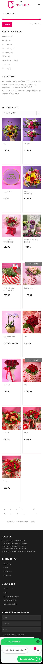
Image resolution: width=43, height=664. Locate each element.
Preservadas (19, 88)
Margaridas (24, 84)
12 (23, 513)
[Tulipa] (21, 5)
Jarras (4, 64)
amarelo (5, 81)
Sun (5, 143)
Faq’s (5, 593)
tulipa (29, 91)
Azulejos (7, 191)
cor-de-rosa (34, 81)
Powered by (7, 642)
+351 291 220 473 (21, 546)
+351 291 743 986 (21, 543)
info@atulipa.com (29, 551)
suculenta (15, 91)
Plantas (5, 68)
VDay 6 (6, 481)
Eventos (6, 568)
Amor (12, 81)
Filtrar (7, 24)
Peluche (12, 88)
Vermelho (14, 93)
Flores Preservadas (9, 60)
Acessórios (6, 36)
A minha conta (8, 589)
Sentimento (7, 90)
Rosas (27, 87)
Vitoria (27, 143)
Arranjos (5, 40)
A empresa (7, 564)
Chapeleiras (6, 48)
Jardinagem (8, 571)
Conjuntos (6, 52)
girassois (17, 84)
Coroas (4, 56)
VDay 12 (7, 384)
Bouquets (5, 44)
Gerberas (11, 84)
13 (30, 513)
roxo (34, 88)
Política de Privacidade (11, 596)
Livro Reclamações (10, 604)
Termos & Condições (17, 634)
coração (4, 84)
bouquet (18, 81)
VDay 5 (27, 433)
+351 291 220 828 (19, 541)
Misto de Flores (31, 84)
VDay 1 (27, 336)
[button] (38, 641)
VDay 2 (27, 384)
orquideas (6, 88)
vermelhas (5, 94)
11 (17, 513)
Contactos (7, 575)
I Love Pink (28, 288)
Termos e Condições (10, 600)
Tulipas (34, 90)
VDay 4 (6, 433)
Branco (24, 81)
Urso (39, 91)
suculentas (22, 90)
